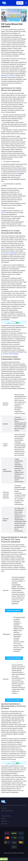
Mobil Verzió (4, 823)
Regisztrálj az (8, 75)
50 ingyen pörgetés (5, 816)
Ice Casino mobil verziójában (11, 354)
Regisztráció (4, 821)
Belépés (19, 3)
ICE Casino (3, 808)
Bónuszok (3, 818)
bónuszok (15, 173)
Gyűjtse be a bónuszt (14, 610)
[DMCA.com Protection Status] (4, 860)
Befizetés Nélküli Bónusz (7, 810)
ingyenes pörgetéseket (11, 253)
